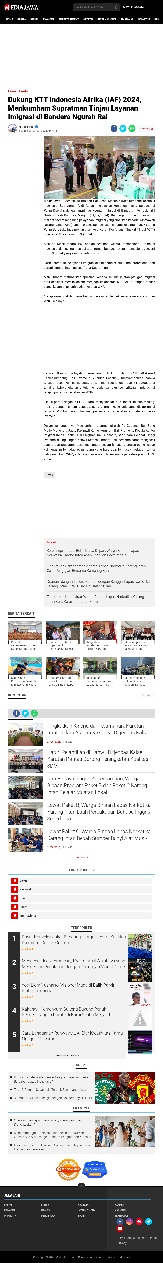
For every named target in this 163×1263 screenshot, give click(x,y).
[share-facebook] (114, 128)
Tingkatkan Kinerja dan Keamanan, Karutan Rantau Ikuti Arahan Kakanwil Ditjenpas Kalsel (98, 729)
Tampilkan (147, 695)
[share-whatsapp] (131, 128)
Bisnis (34, 19)
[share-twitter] (122, 128)
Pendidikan (48, 1215)
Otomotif (144, 19)
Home (9, 19)
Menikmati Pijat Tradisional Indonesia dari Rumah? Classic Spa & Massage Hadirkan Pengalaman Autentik (52, 1135)
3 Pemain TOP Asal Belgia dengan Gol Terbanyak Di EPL (53, 1098)
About (131, 1237)
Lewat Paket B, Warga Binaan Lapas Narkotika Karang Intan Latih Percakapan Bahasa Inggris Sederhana (99, 812)
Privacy (122, 1243)
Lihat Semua (81, 857)
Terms (141, 1237)
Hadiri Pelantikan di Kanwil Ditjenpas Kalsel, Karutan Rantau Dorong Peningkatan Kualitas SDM (97, 759)
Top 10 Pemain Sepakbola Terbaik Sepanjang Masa (50, 1090)
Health (88, 19)
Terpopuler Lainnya (67, 1055)
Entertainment (69, 19)
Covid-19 (83, 1205)
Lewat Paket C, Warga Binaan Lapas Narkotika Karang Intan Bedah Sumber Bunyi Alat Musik (99, 835)
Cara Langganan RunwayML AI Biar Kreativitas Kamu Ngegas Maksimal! (72, 1036)
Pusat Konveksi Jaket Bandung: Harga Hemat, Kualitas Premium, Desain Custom (74, 939)
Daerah (119, 1205)
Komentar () (146, 128)
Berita (21, 19)
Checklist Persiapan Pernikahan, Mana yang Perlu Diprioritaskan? (48, 1122)
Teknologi (121, 1215)
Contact (153, 1237)
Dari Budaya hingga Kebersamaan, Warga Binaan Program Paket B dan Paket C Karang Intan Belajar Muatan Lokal (97, 785)
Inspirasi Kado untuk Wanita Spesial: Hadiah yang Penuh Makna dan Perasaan (53, 1147)
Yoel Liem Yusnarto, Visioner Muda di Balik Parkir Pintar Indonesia (68, 988)
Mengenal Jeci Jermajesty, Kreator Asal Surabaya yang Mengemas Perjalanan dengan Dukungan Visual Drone (73, 964)
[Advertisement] (81, 54)
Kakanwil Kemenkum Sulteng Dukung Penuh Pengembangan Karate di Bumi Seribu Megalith (66, 1012)
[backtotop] (81, 1187)
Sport (23, 906)
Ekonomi (48, 19)
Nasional (127, 19)
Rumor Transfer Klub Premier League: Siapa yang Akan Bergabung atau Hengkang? (52, 1079)
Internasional (107, 19)
